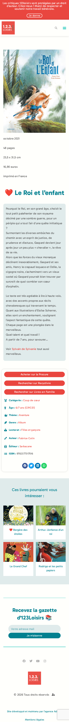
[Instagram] (45, 661)
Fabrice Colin (26, 438)
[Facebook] (24, 661)
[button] (64, 28)
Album (22, 422)
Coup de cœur (31, 400)
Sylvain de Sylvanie (24, 349)
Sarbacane (26, 446)
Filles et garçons (30, 429)
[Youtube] (38, 661)
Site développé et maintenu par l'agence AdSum (34, 711)
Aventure (24, 415)
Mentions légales (34, 719)
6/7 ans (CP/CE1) (25, 407)
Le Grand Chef (18, 566)
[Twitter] (31, 661)
